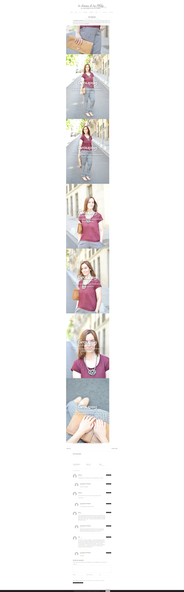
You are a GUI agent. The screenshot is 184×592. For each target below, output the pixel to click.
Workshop (91, 12)
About (76, 12)
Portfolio (85, 12)
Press (97, 12)
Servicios (104, 12)
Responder (109, 483)
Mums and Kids (91, 18)
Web (100, 574)
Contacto (111, 12)
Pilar (79, 536)
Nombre (74, 574)
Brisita (79, 512)
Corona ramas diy (76, 464)
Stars (100, 464)
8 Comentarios (97, 18)
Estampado (92, 17)
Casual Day (88, 464)
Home (72, 12)
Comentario (75, 564)
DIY (79, 12)
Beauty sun (68, 448)
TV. (100, 12)
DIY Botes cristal (114, 448)
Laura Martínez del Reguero (85, 483)
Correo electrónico (89, 574)
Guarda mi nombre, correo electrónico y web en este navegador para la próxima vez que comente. (88, 580)
